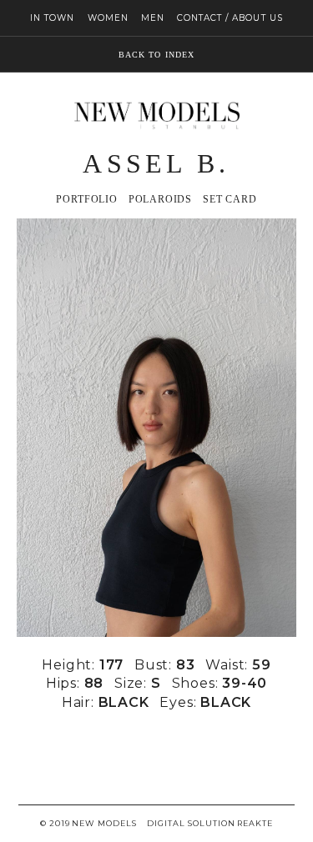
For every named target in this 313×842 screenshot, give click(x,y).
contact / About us (229, 18)
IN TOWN (52, 18)
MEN (152, 18)
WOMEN (108, 18)
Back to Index (156, 54)
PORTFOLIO (86, 199)
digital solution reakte (210, 823)
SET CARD (230, 199)
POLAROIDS (160, 199)
